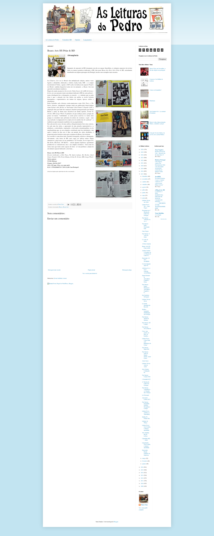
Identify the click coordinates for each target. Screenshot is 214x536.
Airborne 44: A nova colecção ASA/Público (146, 270)
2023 (142, 157)
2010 (142, 483)
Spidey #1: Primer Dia (146, 417)
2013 (142, 475)
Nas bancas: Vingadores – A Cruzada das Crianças (146, 390)
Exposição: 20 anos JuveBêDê (146, 259)
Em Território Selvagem (145, 296)
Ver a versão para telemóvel (89, 273)
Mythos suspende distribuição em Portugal (146, 311)
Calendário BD (67, 40)
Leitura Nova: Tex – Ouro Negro (146, 206)
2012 (142, 478)
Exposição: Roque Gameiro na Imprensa (146, 452)
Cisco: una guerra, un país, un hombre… (145, 333)
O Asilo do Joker (145, 240)
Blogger (116, 521)
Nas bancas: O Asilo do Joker (146, 235)
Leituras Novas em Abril (146, 201)
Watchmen (152, 101)
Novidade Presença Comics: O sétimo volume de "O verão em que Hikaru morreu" (160, 181)
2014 (142, 472)
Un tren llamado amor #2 (146, 264)
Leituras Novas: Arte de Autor (146, 364)
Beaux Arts (66, 207)
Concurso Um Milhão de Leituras (156, 80)
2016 (142, 467)
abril (143, 198)
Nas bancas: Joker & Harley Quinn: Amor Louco (146, 355)
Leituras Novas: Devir (146, 300)
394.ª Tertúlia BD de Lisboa (145, 434)
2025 (142, 152)
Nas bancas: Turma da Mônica (145, 318)
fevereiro (144, 461)
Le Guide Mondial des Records (146, 305)
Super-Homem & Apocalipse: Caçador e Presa (146, 279)
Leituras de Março (145, 422)
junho (144, 192)
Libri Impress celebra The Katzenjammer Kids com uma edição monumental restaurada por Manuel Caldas (160, 166)
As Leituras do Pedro (52, 40)
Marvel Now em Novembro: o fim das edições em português (158, 69)
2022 (142, 160)
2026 (142, 149)
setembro (144, 184)
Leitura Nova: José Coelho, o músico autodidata (146, 427)
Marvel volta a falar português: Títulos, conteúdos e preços (158, 123)
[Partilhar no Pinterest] (80, 204)
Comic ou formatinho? (155, 90)
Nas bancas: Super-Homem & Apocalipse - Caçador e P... (146, 288)
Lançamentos (87, 40)
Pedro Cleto (144, 505)
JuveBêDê (158, 177)
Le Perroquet (145, 395)
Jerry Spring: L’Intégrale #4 (145, 370)
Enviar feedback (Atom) (60, 278)
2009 (142, 486)
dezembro (145, 176)
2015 (142, 470)
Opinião (77, 40)
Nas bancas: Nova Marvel (146, 327)
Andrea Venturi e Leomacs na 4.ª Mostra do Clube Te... (146, 253)
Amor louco (145, 361)
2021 (142, 163)
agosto (144, 187)
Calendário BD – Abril (146, 439)
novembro (145, 179)
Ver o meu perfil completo (143, 509)
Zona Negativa (159, 150)
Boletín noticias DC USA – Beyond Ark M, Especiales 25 (160, 153)
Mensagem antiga (127, 270)
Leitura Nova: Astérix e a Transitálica (146, 412)
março (144, 458)
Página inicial (91, 270)
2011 (142, 481)
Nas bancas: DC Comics (146, 323)
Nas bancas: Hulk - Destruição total (145, 226)
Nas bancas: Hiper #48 (145, 348)
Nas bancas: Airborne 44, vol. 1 (146, 219)
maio (143, 195)
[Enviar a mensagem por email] (72, 204)
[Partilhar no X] (76, 204)
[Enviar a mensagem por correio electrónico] (68, 204)
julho (143, 190)
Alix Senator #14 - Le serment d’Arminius (158, 112)
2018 (142, 171)
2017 (142, 174)
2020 (142, 166)
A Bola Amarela (146, 244)
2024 (142, 155)
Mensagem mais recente (54, 270)
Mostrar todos (164, 219)
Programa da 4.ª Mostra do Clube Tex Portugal (146, 212)
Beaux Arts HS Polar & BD (146, 247)
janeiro (144, 464)
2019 (142, 168)
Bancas (60, 207)
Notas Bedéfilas (159, 213)
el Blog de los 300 (160, 190)
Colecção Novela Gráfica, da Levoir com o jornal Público (157, 133)
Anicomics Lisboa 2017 (146, 398)
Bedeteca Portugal (160, 160)
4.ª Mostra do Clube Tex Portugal (145, 383)
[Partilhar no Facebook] (78, 204)
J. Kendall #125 (146, 379)
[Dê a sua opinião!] (74, 204)
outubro (144, 182)
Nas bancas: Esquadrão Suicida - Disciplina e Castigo (146, 405)
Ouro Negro (145, 231)
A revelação (158, 215)
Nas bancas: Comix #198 (146, 376)
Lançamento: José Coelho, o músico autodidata (146, 445)
